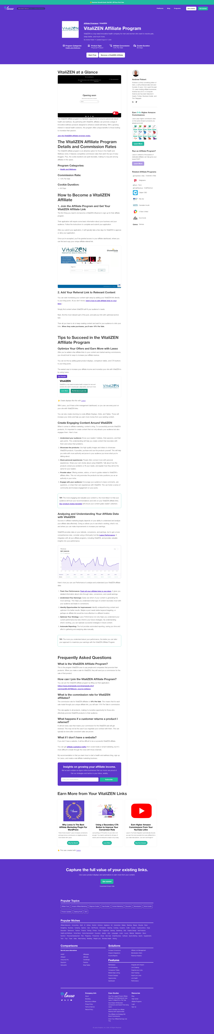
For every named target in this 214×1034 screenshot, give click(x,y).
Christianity (102, 928)
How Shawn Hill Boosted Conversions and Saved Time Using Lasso (118, 1005)
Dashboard (111, 981)
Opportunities (112, 978)
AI (84, 925)
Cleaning (109, 928)
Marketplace (111, 965)
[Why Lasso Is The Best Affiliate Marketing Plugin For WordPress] (73, 811)
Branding (87, 999)
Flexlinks (85, 962)
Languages (115, 933)
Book (146, 925)
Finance (83, 930)
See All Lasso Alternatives (69, 950)
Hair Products (142, 930)
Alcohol (94, 925)
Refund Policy (89, 1009)
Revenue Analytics (136, 955)
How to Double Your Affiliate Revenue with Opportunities (116, 1010)
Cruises (133, 928)
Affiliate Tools (65, 906)
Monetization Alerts (136, 953)
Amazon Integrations (114, 953)
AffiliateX (63, 957)
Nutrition (63, 936)
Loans (121, 933)
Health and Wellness (68, 169)
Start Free (92, 55)
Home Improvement (87, 933)
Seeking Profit (78, 912)
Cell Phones (94, 928)
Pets (82, 936)
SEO (86, 912)
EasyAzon (63, 962)
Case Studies (105, 906)
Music (144, 933)
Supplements (147, 936)
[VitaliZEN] (111, 387)
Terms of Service (90, 1007)
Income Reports (113, 955)
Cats (88, 928)
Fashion (77, 930)
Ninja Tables (86, 965)
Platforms (160, 8)
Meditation (138, 933)
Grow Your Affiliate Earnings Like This (117, 1020)
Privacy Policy (89, 1004)
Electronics (71, 930)
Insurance (97, 933)
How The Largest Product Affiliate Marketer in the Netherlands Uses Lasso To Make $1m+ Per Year (117, 998)
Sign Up (134, 1007)
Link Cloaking (135, 967)
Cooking (115, 928)
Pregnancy (88, 936)
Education (128, 906)
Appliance (107, 925)
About (87, 996)
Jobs (108, 933)
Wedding (89, 938)
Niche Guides (148, 906)
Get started (203, 8)
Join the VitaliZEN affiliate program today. (74, 136)
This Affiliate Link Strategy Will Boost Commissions (116, 1015)
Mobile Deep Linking (114, 973)
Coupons (122, 928)
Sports (140, 936)
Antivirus (100, 925)
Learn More (64, 391)
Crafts (128, 928)
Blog (168, 8)
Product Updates (66, 912)
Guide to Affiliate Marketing (36, 8)
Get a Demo (191, 8)
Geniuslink (64, 965)
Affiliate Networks (65, 925)
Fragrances (105, 930)
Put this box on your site (79, 391)
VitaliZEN (65, 380)
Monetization (137, 906)
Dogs (148, 928)
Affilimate (85, 957)
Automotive (117, 925)
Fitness (95, 930)
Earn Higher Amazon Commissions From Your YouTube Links (141, 827)
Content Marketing (117, 906)
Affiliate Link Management (138, 950)
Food (99, 930)
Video (75, 938)
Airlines (89, 925)
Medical (132, 933)
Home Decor (77, 933)
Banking (129, 925)
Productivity (95, 936)
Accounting (75, 925)
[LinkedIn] (134, 102)
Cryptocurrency (141, 928)
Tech (62, 938)
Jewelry (104, 933)
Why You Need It (73, 843)
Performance (135, 981)
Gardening (119, 930)
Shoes (102, 936)
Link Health (134, 978)
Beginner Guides (94, 906)
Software (125, 936)
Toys (66, 938)
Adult (81, 925)
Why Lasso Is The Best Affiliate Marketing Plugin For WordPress (73, 827)
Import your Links (136, 975)
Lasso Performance (107, 535)
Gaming (112, 930)
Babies (124, 925)
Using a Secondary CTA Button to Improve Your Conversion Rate (107, 827)
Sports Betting (133, 936)
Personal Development (73, 936)
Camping (77, 928)
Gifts (124, 930)
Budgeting (64, 928)
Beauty (135, 925)
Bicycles (140, 925)
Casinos (83, 928)
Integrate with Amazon (137, 965)
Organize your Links (137, 970)
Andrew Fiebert (90, 40)
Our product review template (70, 504)
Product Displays (113, 975)
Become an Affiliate (90, 1001)
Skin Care (108, 936)
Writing (115, 938)
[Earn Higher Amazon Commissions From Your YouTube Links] (141, 811)
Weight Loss (97, 938)
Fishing (89, 930)
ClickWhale (86, 960)
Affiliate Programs (137, 1001)
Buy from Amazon (140, 843)
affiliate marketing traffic (76, 747)
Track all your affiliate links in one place (95, 591)
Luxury (126, 933)
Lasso (83, 401)
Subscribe (109, 779)
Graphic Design (131, 930)
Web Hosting (82, 938)
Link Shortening (112, 967)
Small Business (116, 936)
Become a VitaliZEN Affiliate (112, 55)
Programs (177, 8)
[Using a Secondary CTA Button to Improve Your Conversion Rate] (107, 811)
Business (70, 928)
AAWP (62, 954)
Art (112, 925)
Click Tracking (135, 973)
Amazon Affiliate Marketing (79, 906)
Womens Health (106, 938)
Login (133, 1004)
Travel (70, 938)
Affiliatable (86, 954)
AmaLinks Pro (65, 960)
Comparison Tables (113, 970)
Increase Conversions (114, 950)
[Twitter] (137, 102)
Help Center (135, 999)
